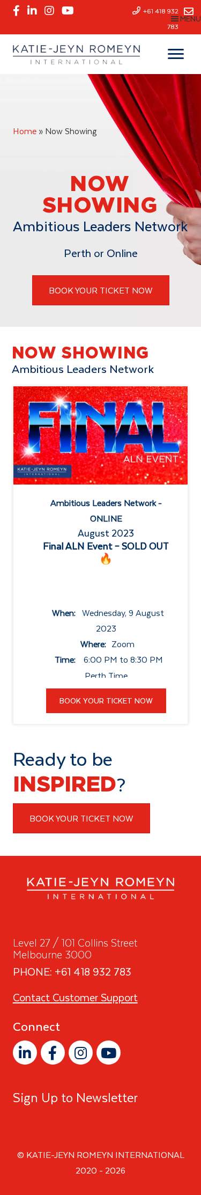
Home (24, 131)
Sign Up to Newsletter (75, 1097)
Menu (190, 18)
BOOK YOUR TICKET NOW (106, 701)
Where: (93, 644)
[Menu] (175, 54)
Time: (65, 659)
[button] (25, 1052)
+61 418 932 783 (93, 972)
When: (64, 613)
